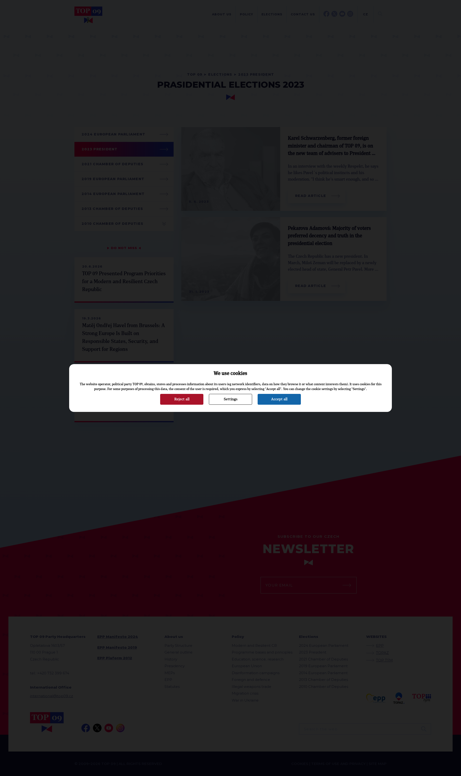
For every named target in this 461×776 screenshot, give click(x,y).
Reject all (181, 399)
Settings (230, 399)
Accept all (279, 399)
